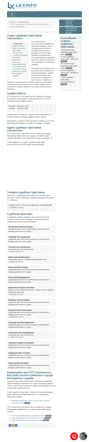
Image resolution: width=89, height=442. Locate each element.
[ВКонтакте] (10, 425)
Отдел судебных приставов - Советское (69, 58)
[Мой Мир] (16, 425)
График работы (18, 46)
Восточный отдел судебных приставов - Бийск (69, 65)
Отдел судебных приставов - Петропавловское (68, 79)
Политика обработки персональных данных (24, 437)
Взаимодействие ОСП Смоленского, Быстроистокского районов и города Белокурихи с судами (19, 70)
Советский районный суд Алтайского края (27, 418)
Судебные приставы (16, 60)
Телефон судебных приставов (20, 56)
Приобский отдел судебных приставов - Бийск (69, 52)
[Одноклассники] (13, 425)
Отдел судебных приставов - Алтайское (69, 71)
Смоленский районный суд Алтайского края (28, 415)
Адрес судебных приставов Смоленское (18, 50)
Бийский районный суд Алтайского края (26, 420)
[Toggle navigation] (12, 14)
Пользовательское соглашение (55, 437)
